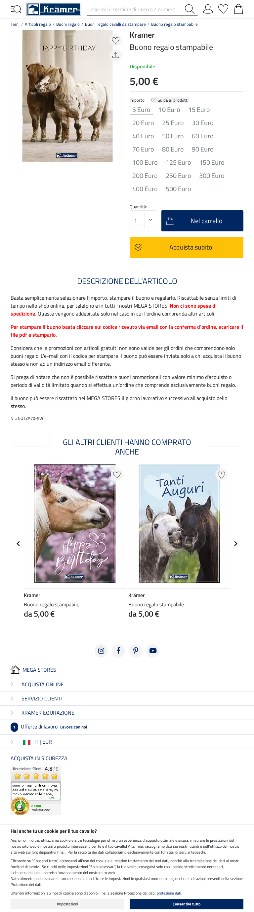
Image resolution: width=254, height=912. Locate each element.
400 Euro (145, 189)
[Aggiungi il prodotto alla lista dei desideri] (115, 40)
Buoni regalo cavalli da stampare (115, 24)
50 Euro (173, 136)
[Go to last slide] (18, 544)
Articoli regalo (38, 24)
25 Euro (173, 123)
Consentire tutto (186, 904)
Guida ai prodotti (173, 100)
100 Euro (145, 162)
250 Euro (178, 176)
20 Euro (143, 123)
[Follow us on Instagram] (101, 651)
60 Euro (203, 136)
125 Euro (178, 162)
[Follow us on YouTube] (152, 651)
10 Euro (169, 110)
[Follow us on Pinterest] (135, 651)
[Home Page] (53, 9)
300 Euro (212, 176)
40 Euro (143, 136)
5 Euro (141, 110)
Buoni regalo (68, 24)
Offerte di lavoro (50, 726)
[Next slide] (235, 544)
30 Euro (203, 123)
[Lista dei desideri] (223, 8)
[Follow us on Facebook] (118, 651)
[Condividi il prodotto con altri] (115, 55)
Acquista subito (190, 247)
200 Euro (145, 176)
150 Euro (212, 162)
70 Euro (143, 149)
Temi (15, 24)
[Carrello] (238, 8)
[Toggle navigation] (16, 9)
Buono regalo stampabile (174, 24)
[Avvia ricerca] (191, 9)
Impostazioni (67, 904)
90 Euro (203, 149)
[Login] (208, 8)
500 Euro (178, 189)
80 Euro (173, 149)
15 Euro (199, 110)
